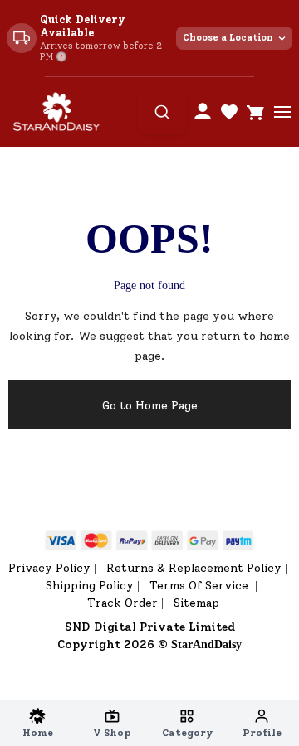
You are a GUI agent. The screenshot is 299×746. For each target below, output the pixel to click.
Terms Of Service (201, 586)
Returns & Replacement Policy (194, 568)
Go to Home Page (150, 406)
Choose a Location (228, 37)
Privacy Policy (49, 568)
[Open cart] (256, 112)
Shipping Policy (90, 586)
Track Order (122, 603)
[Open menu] (282, 112)
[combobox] (162, 112)
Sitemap (196, 603)
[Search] (162, 112)
